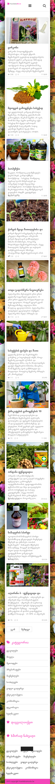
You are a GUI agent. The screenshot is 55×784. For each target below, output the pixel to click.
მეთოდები (11, 663)
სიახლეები (12, 682)
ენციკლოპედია (14, 694)
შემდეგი (25, 629)
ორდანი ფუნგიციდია (20, 471)
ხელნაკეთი (12, 713)
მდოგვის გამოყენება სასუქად (25, 108)
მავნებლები (12, 675)
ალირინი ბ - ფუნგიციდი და (24, 593)
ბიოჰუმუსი (14, 168)
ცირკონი (13, 47)
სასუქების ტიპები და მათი (23, 350)
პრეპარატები (13, 669)
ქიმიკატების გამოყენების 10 (24, 411)
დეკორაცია (12, 707)
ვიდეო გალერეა (15, 688)
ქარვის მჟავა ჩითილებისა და (25, 229)
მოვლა (10, 656)
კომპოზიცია (12, 701)
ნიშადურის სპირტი (19, 532)
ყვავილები (12, 650)
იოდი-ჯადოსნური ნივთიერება (26, 290)
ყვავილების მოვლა (14, 3)
